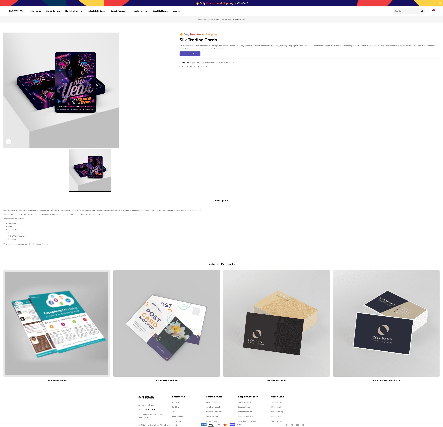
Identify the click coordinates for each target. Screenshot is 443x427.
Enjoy (200, 34)
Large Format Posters (247, 421)
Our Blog (175, 407)
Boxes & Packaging (119, 11)
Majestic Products (139, 11)
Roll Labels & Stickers (96, 11)
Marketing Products (73, 11)
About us (175, 402)
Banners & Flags (244, 402)
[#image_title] (90, 170)
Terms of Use (276, 421)
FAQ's (174, 412)
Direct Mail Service (160, 11)
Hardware (176, 11)
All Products (276, 402)
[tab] (221, 200)
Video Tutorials (178, 416)
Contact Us (176, 421)
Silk (226, 19)
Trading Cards (229, 62)
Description (221, 200)
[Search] (422, 11)
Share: (182, 67)
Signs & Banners (53, 11)
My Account (276, 407)
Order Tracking (277, 412)
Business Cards (244, 407)
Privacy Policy (276, 416)
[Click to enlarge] (8, 141)
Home (200, 19)
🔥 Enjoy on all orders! (221, 3)
